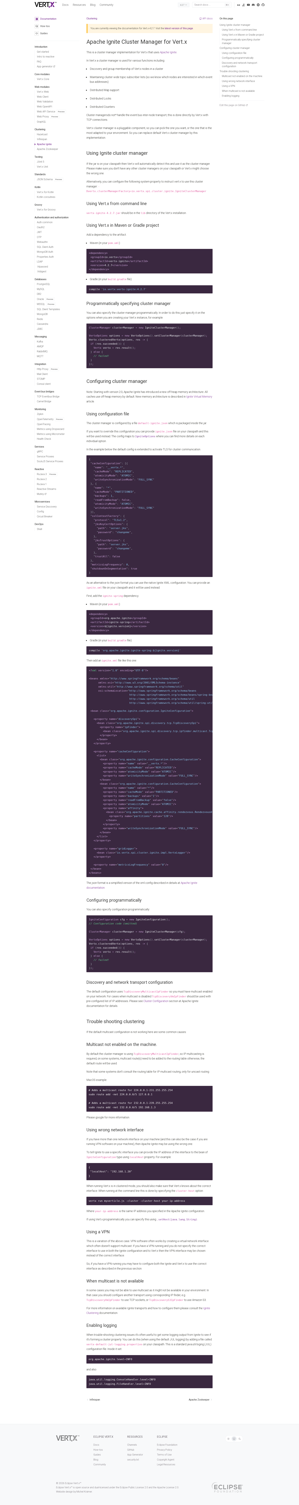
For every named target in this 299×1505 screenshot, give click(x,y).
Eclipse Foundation (167, 1444)
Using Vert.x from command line (116, 203)
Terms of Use (164, 1454)
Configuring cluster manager (116, 381)
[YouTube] (248, 4)
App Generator (135, 1454)
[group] (234, 1438)
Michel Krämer (84, 1491)
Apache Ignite (168, 52)
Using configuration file (107, 413)
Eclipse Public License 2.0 (134, 1487)
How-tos (98, 1449)
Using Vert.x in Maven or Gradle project (122, 225)
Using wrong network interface (115, 1129)
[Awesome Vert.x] (238, 4)
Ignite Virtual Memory (199, 396)
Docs (65, 4)
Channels (132, 1444)
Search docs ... (211, 4)
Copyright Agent (165, 1459)
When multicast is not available (115, 1281)
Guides (97, 1454)
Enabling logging (101, 1325)
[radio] (228, 1438)
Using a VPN (98, 1231)
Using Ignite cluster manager (117, 153)
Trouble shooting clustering (115, 1021)
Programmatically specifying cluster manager (128, 303)
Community (106, 4)
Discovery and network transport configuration (129, 982)
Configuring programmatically (114, 900)
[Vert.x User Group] (258, 4)
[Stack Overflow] (243, 4)
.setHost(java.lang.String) (177, 1219)
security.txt (133, 1459)
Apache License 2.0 (167, 1487)
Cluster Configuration (155, 1001)
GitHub (130, 1449)
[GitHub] (263, 4)
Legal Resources (166, 1464)
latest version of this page (179, 28)
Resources (79, 4)
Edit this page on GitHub (232, 105)
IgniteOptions (145, 436)
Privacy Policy (164, 1449)
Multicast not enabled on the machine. (121, 1044)
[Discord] (253, 4)
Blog (92, 4)
